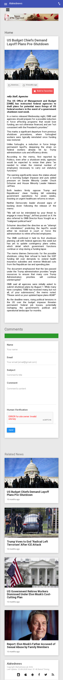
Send (11, 430)
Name (10, 344)
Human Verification (17, 409)
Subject (11, 370)
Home (9, 32)
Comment (12, 382)
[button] (18, 675)
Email (10, 357)
